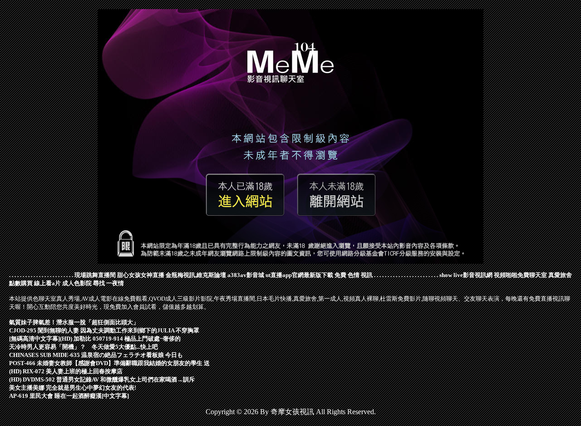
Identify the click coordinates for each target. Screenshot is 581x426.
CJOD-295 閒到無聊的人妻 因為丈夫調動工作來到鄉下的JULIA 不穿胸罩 (104, 330)
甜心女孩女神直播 (140, 275)
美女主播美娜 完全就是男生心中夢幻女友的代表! (72, 387)
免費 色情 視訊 (354, 275)
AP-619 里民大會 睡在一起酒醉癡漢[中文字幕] (69, 395)
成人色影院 (77, 283)
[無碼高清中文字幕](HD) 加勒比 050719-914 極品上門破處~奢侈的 (95, 338)
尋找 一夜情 (108, 283)
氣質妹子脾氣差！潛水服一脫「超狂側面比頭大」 (74, 322)
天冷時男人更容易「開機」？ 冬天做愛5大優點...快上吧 (83, 346)
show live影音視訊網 (465, 275)
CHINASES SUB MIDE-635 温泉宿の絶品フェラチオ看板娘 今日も (96, 355)
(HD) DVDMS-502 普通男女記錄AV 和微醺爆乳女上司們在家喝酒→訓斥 (102, 379)
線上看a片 (47, 283)
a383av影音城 (245, 275)
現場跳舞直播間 (95, 275)
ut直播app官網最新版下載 (299, 275)
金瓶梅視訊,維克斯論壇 (196, 275)
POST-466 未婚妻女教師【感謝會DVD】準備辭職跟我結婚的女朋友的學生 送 (109, 363)
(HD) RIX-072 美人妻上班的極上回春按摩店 (66, 371)
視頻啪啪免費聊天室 (520, 275)
